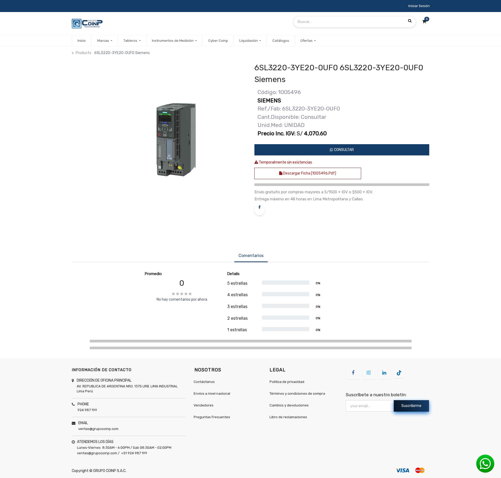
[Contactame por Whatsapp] (485, 463)
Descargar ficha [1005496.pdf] (309, 173)
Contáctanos (204, 382)
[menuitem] (82, 40)
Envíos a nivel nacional (212, 393)
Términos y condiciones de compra (297, 393)
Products (83, 53)
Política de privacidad (287, 382)
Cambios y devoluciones (289, 405)
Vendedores (203, 405)
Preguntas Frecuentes (212, 417)
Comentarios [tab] (251, 255)
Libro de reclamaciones (288, 417)
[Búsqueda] (410, 21)
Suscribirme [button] (411, 406)
